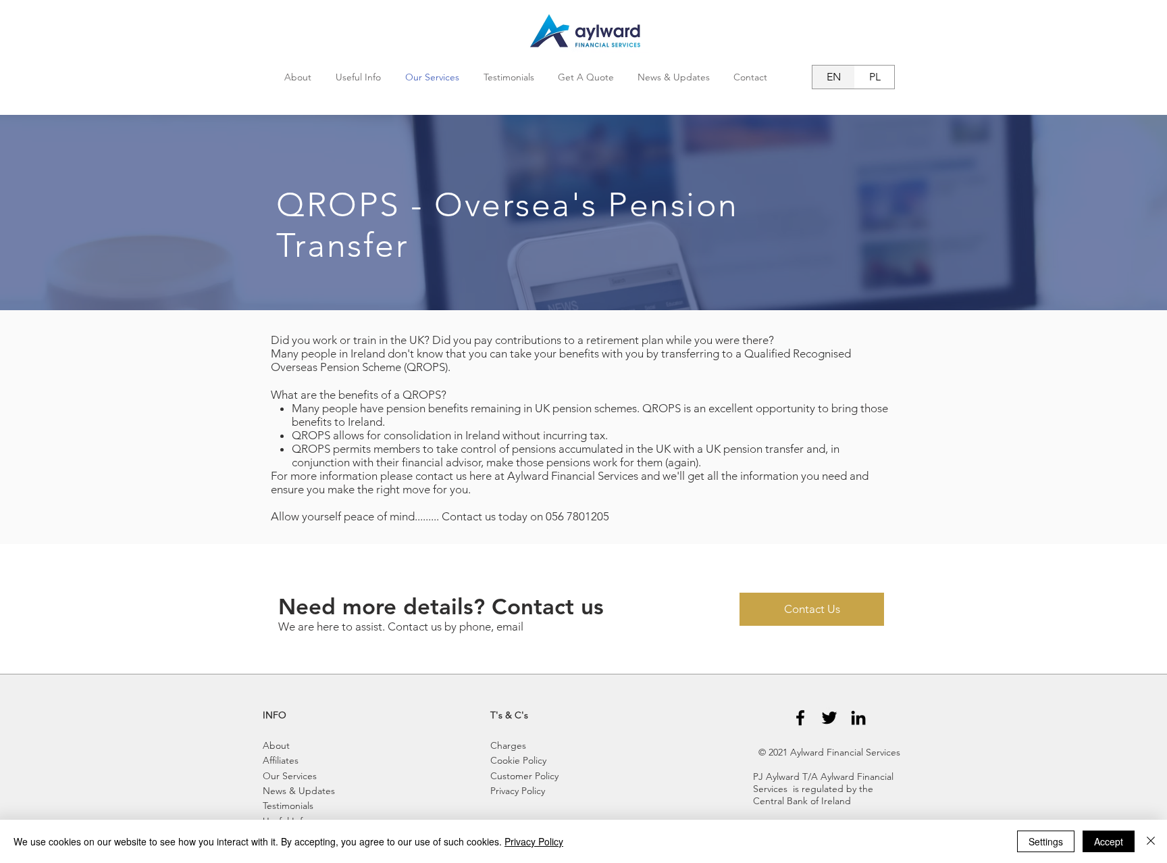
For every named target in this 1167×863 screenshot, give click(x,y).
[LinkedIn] (858, 718)
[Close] (1151, 841)
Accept (1108, 841)
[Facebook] (800, 718)
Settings (1046, 841)
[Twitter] (829, 718)
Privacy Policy (533, 841)
